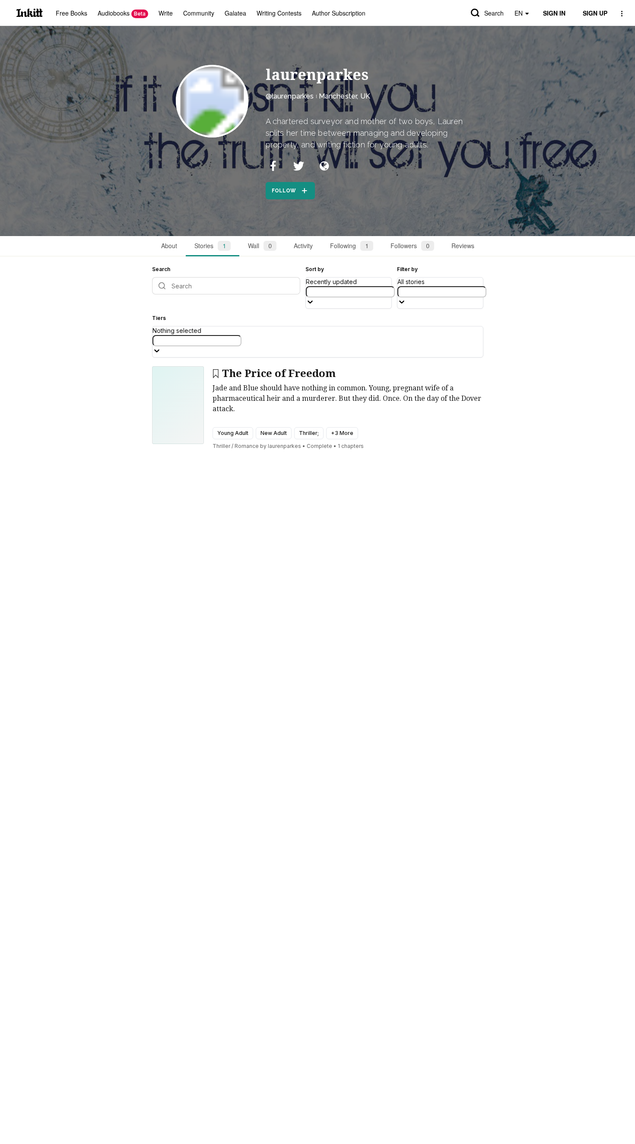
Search (494, 13)
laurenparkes (317, 74)
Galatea (235, 13)
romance (247, 446)
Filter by (407, 269)
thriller (221, 446)
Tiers (159, 318)
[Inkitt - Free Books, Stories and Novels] (29, 13)
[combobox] (350, 291)
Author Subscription (338, 13)
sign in (554, 13)
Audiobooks (122, 13)
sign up (595, 13)
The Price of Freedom (279, 373)
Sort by (314, 269)
